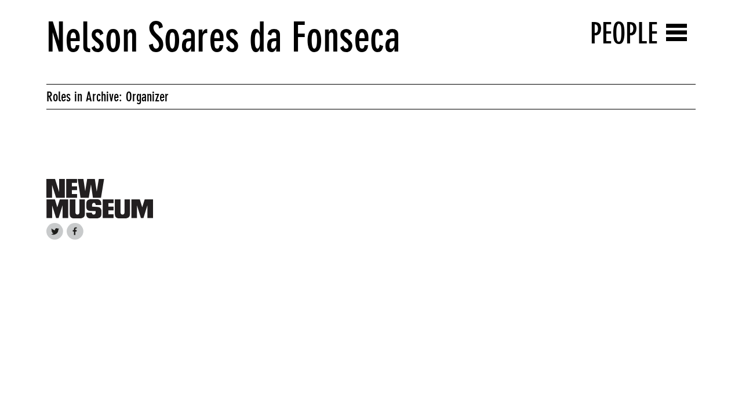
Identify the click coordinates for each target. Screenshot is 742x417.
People (624, 33)
